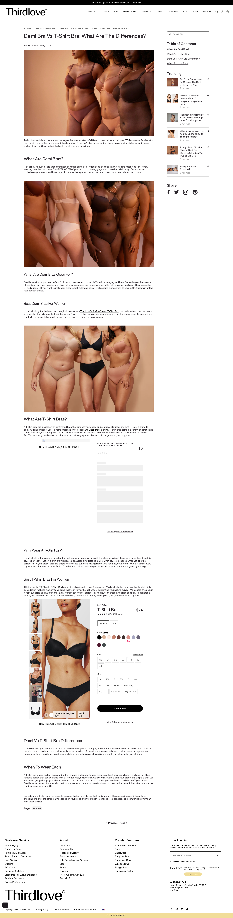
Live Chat (174, 890)
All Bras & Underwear (125, 845)
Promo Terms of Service (85, 909)
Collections (172, 12)
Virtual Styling (11, 845)
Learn (195, 12)
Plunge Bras (121, 867)
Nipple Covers (129, 12)
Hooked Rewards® (69, 853)
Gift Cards (10, 867)
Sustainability (66, 849)
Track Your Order (13, 849)
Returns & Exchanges (16, 853)
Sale (185, 12)
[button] (116, 915)
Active (159, 12)
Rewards (207, 12)
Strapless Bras (122, 856)
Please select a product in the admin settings (115, 444)
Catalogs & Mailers (14, 871)
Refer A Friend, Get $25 (72, 875)
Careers (64, 871)
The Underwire (45, 28)
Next (122, 822)
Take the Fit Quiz (71, 447)
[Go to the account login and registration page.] (222, 12)
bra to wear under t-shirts (95, 429)
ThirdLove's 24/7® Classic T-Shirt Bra (99, 311)
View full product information (120, 531)
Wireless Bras (122, 864)
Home (28, 28)
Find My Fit (93, 12)
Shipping (9, 864)
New (106, 12)
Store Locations (68, 856)
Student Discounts (14, 878)
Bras (116, 12)
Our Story (65, 845)
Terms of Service (61, 909)
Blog (62, 864)
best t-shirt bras (66, 146)
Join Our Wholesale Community (75, 860)
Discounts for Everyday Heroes (21, 875)
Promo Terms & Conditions (18, 856)
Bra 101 (37, 808)
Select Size (120, 708)
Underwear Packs (124, 871)
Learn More (193, 874)
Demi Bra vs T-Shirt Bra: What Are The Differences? (94, 28)
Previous (113, 822)
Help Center (11, 860)
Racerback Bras (123, 860)
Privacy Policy (181, 861)
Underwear (146, 12)
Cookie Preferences (15, 882)
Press (63, 867)
